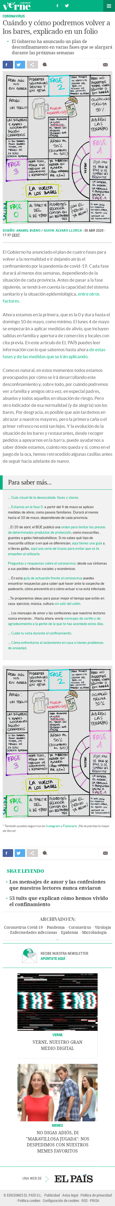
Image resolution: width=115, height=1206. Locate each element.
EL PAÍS (74, 1178)
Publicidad (52, 1195)
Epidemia (69, 932)
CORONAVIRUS (14, 16)
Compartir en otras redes (32, 65)
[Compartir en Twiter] (20, 65)
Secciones (109, 6)
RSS (84, 1200)
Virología (103, 927)
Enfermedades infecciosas (33, 932)
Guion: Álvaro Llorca (63, 230)
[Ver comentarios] (46, 65)
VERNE (57, 1034)
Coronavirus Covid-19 (23, 927)
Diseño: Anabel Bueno (22, 230)
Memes (57, 1125)
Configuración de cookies (61, 1200)
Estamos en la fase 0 (27, 507)
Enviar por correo (105, 65)
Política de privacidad (96, 1195)
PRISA (94, 1200)
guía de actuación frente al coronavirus (53, 578)
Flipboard (70, 826)
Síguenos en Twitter (66, 5)
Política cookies (29, 1200)
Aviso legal (70, 1195)
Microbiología (94, 932)
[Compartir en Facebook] (8, 65)
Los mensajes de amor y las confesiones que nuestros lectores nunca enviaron (57, 885)
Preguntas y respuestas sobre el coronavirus (42, 563)
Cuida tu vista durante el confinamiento (41, 633)
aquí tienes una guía (87, 543)
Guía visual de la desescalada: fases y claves (44, 498)
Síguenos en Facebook (57, 5)
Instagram (53, 826)
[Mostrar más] (57, 940)
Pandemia (56, 927)
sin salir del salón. (68, 604)
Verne (16, 6)
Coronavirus (80, 927)
